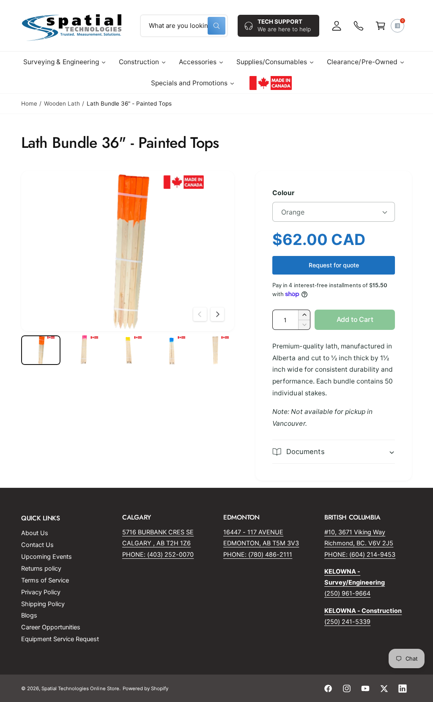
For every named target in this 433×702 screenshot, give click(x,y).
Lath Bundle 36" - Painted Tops (129, 103)
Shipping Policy (43, 604)
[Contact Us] (359, 26)
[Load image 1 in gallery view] (40, 350)
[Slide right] (217, 314)
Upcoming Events (46, 557)
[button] (381, 26)
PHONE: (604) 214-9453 (359, 554)
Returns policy (41, 568)
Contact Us (37, 545)
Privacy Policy (40, 592)
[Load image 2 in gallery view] (84, 350)
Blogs (29, 615)
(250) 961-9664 (347, 593)
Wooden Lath (62, 103)
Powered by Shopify (145, 688)
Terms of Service (45, 580)
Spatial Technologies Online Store (80, 688)
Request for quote (334, 265)
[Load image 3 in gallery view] (128, 350)
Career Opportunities (50, 627)
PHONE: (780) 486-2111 (257, 554)
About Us (34, 533)
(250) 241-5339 (347, 622)
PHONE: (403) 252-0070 (158, 554)
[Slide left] (200, 314)
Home (29, 103)
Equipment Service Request (60, 639)
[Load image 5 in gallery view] (215, 350)
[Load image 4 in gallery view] (171, 350)
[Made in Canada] (270, 83)
